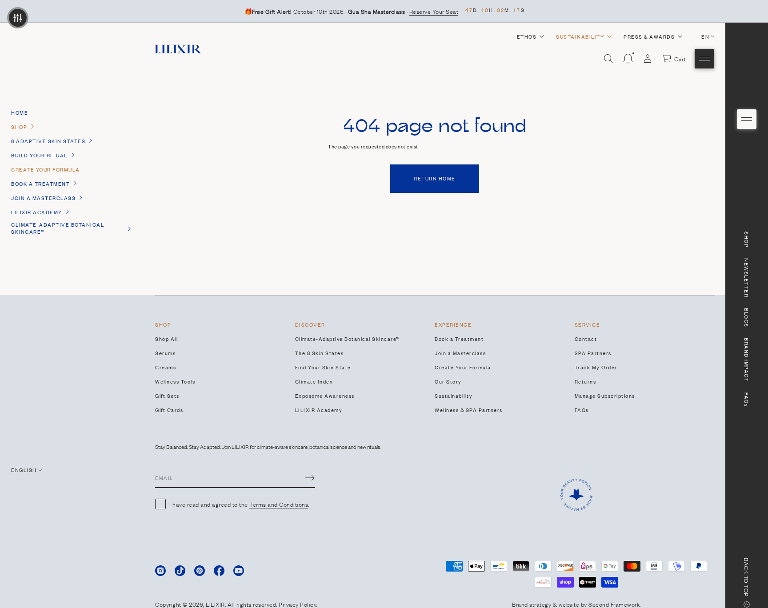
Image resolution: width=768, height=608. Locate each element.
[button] (608, 58)
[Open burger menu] (746, 119)
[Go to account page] (647, 58)
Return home (435, 178)
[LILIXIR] (178, 48)
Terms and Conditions (278, 504)
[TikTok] (180, 570)
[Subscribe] (309, 477)
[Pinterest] (199, 570)
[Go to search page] (608, 58)
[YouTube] (238, 570)
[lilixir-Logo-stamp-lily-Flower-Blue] (576, 495)
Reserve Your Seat (434, 11)
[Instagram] (160, 570)
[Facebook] (219, 570)
